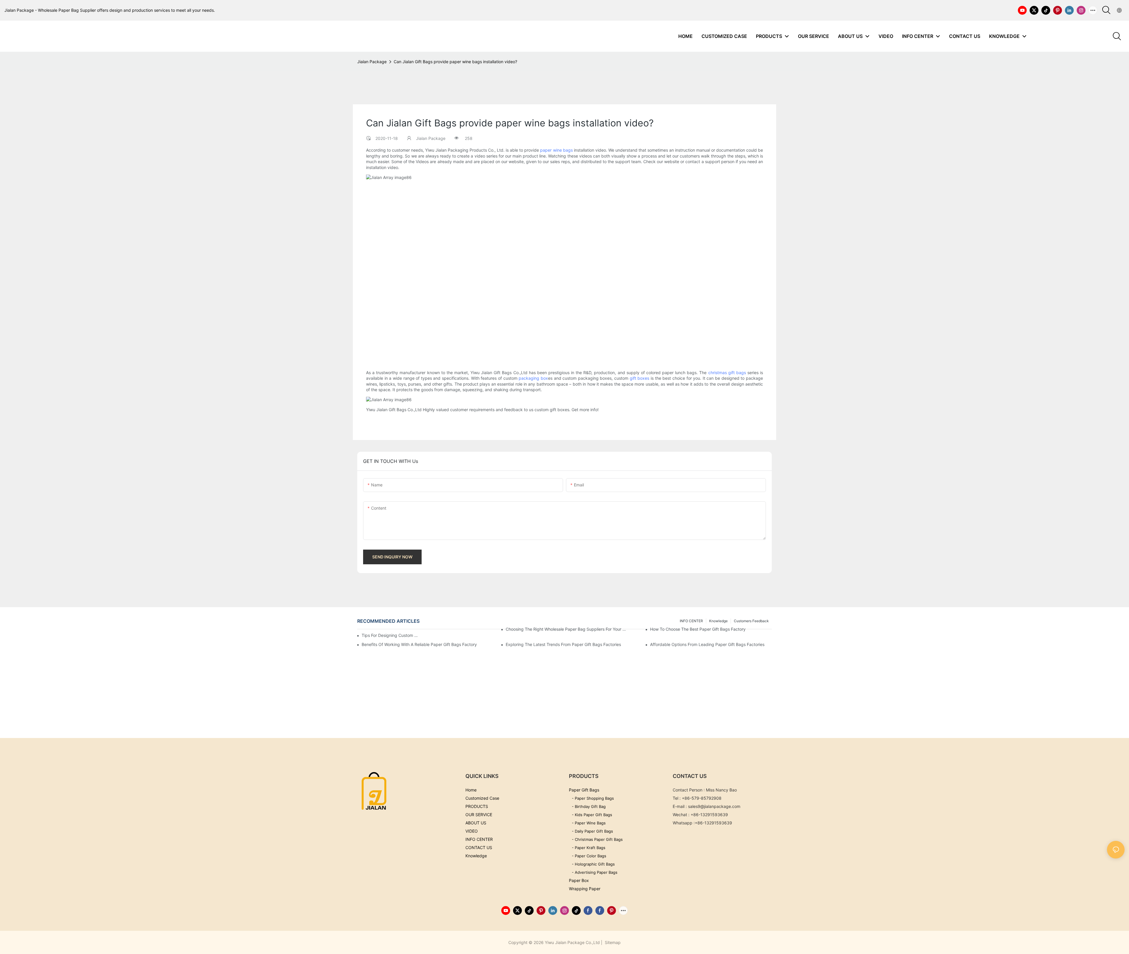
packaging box (533, 378)
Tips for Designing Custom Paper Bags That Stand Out (391, 635)
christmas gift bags (727, 372)
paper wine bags (556, 150)
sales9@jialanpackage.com (714, 806)
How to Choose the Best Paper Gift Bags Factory (698, 629)
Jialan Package (372, 61)
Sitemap (612, 942)
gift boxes (639, 378)
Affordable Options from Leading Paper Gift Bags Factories (707, 644)
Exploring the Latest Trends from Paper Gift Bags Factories (563, 644)
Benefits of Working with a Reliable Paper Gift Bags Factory (419, 644)
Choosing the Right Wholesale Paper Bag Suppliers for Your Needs (566, 629)
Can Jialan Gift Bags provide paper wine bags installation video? (455, 61)
